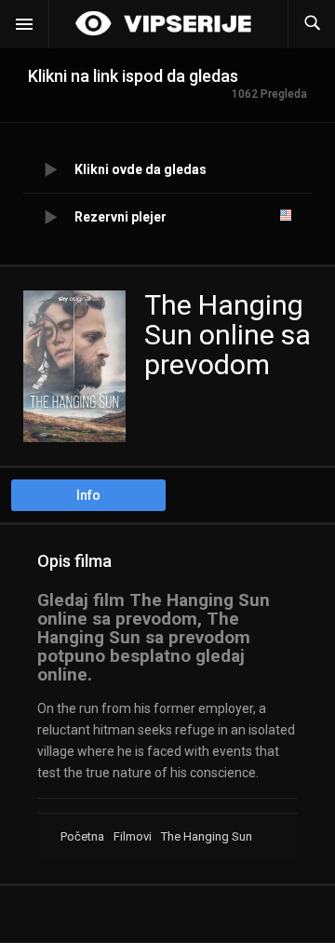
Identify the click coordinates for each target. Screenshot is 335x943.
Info (88, 495)
